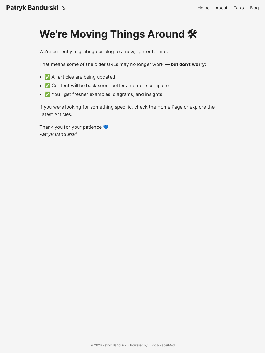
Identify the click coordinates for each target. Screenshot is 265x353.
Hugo (152, 345)
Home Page (169, 107)
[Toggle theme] (64, 8)
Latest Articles (55, 114)
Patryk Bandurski (32, 7)
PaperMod (167, 345)
